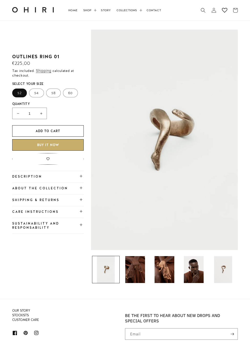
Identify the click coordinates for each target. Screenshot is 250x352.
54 (36, 93)
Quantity (21, 104)
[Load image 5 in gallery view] (223, 269)
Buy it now (48, 145)
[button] (89, 10)
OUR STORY (21, 311)
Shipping (43, 70)
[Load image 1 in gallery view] (105, 269)
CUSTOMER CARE (25, 320)
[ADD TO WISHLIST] (48, 159)
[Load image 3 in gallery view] (164, 269)
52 (19, 93)
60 (70, 93)
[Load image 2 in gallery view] (135, 269)
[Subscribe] (232, 334)
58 (53, 93)
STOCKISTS (20, 315)
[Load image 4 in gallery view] (193, 269)
